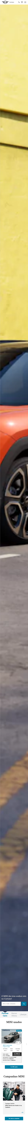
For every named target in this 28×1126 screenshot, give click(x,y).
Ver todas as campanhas (14, 1118)
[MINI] (5, 2)
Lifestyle (23, 1014)
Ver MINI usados (14, 1067)
